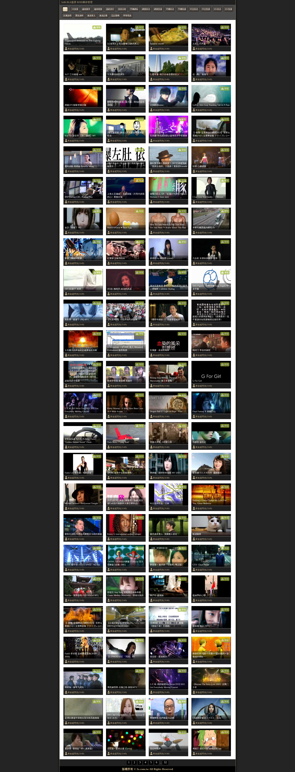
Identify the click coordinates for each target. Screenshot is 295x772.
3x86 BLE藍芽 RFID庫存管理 (76, 2)
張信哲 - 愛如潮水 (158, 656)
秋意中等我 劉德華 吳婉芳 (119, 381)
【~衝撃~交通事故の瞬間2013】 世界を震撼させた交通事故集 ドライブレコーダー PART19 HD (83, 624)
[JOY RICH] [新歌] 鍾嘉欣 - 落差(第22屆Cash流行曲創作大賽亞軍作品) (125, 502)
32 (165, 762)
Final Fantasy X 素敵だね (204, 411)
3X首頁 (75, 9)
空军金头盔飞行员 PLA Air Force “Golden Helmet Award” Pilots (80, 440)
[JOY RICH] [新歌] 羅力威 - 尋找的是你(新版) (125, 103)
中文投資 (206, 9)
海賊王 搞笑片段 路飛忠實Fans (207, 748)
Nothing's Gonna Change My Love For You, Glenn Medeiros (209, 502)
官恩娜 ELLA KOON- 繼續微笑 (207, 473)
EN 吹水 (217, 9)
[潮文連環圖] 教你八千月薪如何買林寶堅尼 (125, 134)
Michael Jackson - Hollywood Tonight (81, 503)
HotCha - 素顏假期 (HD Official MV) (81, 595)
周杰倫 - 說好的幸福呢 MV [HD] (165, 473)
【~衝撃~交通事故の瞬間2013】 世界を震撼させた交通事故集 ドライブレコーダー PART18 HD (211, 134)
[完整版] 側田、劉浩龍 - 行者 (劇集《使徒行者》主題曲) (166, 624)
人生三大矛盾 (199, 43)
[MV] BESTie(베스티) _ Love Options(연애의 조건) (126, 716)
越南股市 (86, 9)
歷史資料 (79, 16)
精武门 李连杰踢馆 (201, 350)
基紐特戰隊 (155, 748)
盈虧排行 (110, 9)
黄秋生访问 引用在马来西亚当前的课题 (83, 534)
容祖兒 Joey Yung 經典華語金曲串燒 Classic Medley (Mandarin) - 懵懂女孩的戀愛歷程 (125, 594)
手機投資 (182, 9)
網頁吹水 (146, 9)
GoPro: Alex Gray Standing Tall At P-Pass (211, 105)
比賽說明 (67, 16)
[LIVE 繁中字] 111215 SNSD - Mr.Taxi (82, 564)
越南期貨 (98, 9)
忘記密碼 (115, 16)
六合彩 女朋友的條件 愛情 (205, 258)
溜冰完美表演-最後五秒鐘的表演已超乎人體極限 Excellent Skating (168, 287)
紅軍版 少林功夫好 (116, 258)
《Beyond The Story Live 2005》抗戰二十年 (211, 685)
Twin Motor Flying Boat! (118, 442)
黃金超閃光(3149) (76, 49)
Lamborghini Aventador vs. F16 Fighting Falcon (82, 42)
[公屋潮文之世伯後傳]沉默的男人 (123, 43)
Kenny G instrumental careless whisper (124, 534)
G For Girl (197, 381)
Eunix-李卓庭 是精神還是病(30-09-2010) (81, 655)
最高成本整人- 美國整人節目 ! (164, 534)
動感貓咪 (197, 534)
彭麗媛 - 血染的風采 (159, 350)
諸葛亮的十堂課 (72, 381)
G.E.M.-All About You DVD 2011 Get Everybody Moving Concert (81, 410)
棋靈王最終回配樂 (73, 258)
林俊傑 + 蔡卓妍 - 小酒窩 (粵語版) (166, 564)
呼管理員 (127, 16)
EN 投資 (228, 9)
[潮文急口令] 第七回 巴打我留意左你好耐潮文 (125, 164)
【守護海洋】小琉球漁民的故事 (122, 319)
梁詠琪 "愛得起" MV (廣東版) (79, 748)
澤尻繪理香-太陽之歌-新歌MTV (122, 687)
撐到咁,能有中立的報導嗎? (119, 473)
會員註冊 (103, 16)
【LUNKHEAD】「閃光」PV (121, 656)
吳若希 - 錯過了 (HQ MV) (77, 319)
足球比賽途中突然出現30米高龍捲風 (82, 718)
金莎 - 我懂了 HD (73, 227)
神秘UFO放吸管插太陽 (75, 105)
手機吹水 (170, 9)
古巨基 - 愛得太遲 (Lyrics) (119, 748)
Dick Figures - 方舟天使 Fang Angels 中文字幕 (210, 287)
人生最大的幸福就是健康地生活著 (81, 350)
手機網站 (134, 9)
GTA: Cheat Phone (201, 564)
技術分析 (122, 9)
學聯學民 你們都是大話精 (162, 718)
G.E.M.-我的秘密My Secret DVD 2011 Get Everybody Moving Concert (167, 685)
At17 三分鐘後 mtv (73, 74)
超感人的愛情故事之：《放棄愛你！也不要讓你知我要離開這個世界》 (211, 318)
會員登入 (91, 16)
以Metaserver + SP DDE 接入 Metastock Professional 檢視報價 (125, 348)
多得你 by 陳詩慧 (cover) (161, 258)
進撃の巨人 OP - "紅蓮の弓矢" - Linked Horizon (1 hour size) (168, 195)
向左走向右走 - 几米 (159, 503)
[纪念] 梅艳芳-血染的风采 (119, 289)
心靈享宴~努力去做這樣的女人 (164, 74)
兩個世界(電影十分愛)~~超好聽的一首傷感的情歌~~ (211, 655)
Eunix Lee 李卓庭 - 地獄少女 (78, 473)
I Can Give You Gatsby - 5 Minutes (208, 197)
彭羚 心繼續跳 (199, 166)
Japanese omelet (157, 43)
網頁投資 (158, 9)
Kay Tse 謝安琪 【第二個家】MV (80, 135)
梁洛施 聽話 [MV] (201, 626)
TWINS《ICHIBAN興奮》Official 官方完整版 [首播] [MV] (125, 563)
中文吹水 (194, 9)
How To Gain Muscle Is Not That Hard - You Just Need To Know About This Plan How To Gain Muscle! (168, 226)
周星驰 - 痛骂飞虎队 (74, 687)
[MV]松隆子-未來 (73, 289)
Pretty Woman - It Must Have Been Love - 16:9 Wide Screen (125, 410)
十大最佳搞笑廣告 (115, 74)
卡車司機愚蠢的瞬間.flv (204, 227)
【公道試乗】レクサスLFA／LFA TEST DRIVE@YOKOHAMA (126, 624)
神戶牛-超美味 (157, 595)
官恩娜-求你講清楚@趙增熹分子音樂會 (168, 135)
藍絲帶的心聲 (199, 595)
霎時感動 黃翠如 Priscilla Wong (79, 166)
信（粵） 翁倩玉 (200, 74)
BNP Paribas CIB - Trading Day (79, 197)
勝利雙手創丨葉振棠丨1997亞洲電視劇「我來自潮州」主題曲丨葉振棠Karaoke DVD (168, 165)
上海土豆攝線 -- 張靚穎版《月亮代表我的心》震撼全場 (125, 195)
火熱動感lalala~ (157, 105)
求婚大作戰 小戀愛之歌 (161, 442)
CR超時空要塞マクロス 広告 (207, 718)
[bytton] (65, 9)
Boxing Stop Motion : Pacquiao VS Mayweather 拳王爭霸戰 (165, 379)
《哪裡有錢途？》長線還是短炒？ (166, 319)
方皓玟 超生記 (199, 442)
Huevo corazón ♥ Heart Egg (119, 227)
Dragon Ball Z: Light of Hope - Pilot (166, 411)
